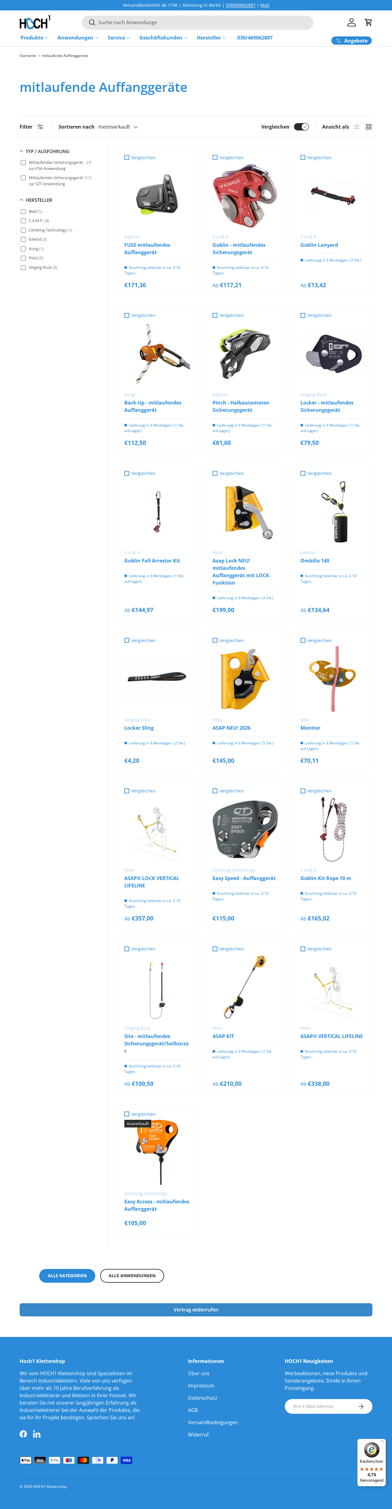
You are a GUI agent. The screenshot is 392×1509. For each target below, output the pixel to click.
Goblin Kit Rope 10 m (325, 878)
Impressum (201, 1385)
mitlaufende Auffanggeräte (65, 56)
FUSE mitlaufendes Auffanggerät (147, 249)
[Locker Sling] (157, 679)
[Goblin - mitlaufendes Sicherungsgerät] (245, 196)
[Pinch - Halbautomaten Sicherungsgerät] (245, 354)
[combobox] (197, 22)
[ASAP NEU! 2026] (245, 679)
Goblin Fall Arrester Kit (152, 560)
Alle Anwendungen (132, 1275)
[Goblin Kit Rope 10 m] (333, 829)
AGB (193, 1410)
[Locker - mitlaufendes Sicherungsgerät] (333, 354)
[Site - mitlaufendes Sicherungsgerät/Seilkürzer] (157, 987)
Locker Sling (139, 727)
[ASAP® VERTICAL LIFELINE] (333, 987)
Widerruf (198, 1434)
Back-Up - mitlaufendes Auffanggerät (152, 406)
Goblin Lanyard (319, 245)
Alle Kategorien (67, 1275)
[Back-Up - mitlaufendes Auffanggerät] (157, 354)
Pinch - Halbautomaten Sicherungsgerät (241, 406)
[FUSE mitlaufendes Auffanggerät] (157, 196)
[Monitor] (333, 679)
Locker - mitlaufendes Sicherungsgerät (326, 406)
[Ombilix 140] (333, 511)
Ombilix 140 (314, 560)
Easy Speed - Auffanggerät (244, 878)
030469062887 (240, 5)
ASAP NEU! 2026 (232, 727)
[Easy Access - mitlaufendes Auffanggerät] (157, 1152)
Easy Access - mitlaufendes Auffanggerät (156, 1205)
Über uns (198, 1373)
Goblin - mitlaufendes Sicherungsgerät (239, 249)
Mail (264, 5)
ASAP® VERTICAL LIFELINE (331, 1036)
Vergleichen (275, 126)
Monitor (310, 727)
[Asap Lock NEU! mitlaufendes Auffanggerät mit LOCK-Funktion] (245, 511)
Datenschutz (202, 1397)
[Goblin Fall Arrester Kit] (157, 511)
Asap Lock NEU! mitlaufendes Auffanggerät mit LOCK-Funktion (242, 571)
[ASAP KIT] (245, 987)
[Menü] (382, 1442)
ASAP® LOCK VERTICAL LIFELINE (151, 882)
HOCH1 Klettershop (49, 1486)
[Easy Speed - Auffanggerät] (245, 829)
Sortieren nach (76, 126)
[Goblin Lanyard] (333, 196)
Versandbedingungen (213, 1422)
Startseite (28, 56)
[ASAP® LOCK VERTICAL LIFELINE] (157, 829)
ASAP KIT (223, 1036)
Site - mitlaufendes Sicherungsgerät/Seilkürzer (156, 1043)
